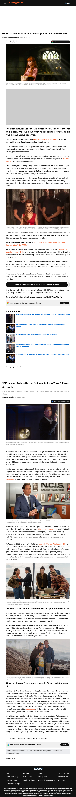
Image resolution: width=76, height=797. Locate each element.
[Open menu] (5, 3)
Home (8, 367)
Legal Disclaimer (29, 780)
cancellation (10, 479)
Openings (26, 773)
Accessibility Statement (46, 780)
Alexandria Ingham (11, 37)
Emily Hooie (9, 397)
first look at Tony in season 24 (52, 544)
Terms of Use (63, 777)
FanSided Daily (12, 777)
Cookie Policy (12, 780)
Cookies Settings (13, 784)
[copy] (17, 42)
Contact (41, 773)
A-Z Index (61, 780)
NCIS (13, 758)
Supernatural (16, 367)
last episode (30, 709)
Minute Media (12, 788)
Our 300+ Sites (63, 773)
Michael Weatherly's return (48, 529)
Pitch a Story (27, 777)
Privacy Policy (43, 777)
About (9, 773)
